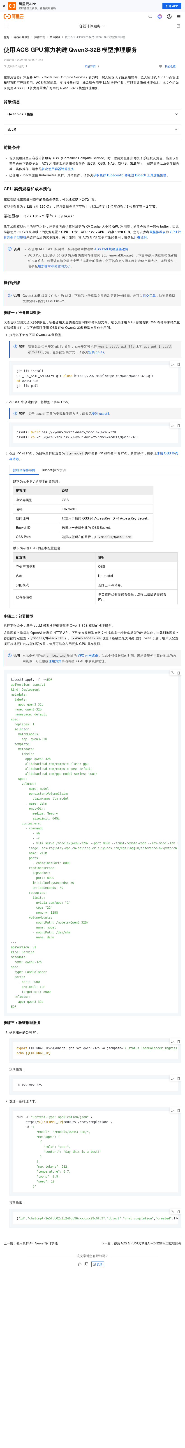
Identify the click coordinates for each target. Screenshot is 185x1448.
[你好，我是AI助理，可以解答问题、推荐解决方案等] (159, 16)
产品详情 (90, 66)
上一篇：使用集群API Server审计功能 (31, 1243)
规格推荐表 (158, 231)
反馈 (99, 1264)
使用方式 (55, 661)
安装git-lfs (96, 352)
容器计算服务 (22, 37)
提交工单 (149, 295)
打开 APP (172, 6)
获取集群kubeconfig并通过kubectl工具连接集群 (129, 175)
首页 (6, 37)
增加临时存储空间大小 (54, 266)
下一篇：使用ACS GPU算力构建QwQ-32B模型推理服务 (141, 1243)
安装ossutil (100, 413)
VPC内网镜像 (88, 655)
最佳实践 (55, 37)
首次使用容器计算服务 (58, 168)
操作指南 (39, 37)
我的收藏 (170, 66)
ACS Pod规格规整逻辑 (111, 249)
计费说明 (140, 237)
